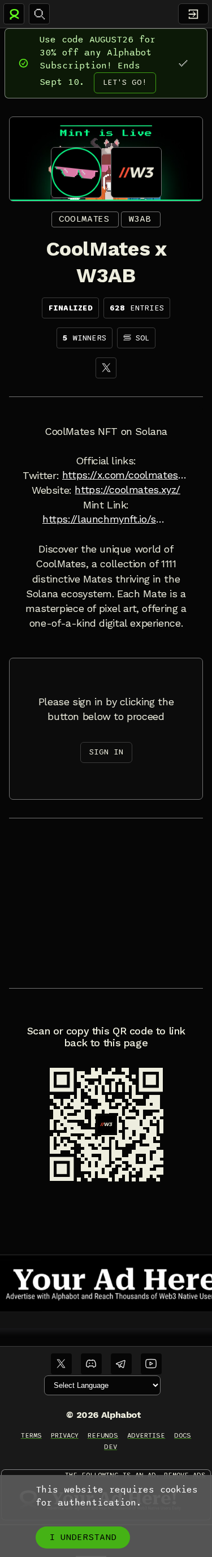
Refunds (103, 1435)
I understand (82, 1537)
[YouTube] (151, 1363)
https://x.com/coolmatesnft (125, 475)
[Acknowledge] (182, 63)
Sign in (106, 752)
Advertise (146, 1435)
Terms (31, 1435)
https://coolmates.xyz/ (127, 490)
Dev (110, 1447)
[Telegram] (121, 1363)
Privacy (65, 1435)
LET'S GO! (125, 82)
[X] (106, 367)
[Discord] (91, 1363)
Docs (182, 1435)
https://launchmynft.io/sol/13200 (106, 519)
